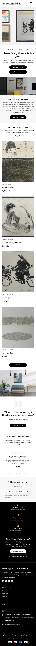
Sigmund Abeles (7, 239)
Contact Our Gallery (18, 556)
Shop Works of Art (18, 67)
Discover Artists (18, 72)
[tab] (16, 473)
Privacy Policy (24, 639)
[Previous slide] (9, 473)
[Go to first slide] (26, 473)
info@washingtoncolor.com (12, 624)
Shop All (17, 136)
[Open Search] (23, 3)
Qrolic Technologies (28, 635)
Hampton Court (8, 353)
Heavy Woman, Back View (12, 243)
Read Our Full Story (18, 117)
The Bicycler (7, 298)
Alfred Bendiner (7, 294)
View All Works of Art (18, 365)
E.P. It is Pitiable (8, 187)
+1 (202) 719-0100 (9, 621)
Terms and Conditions (14, 639)
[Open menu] (33, 3)
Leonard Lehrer (7, 350)
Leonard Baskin (7, 184)
